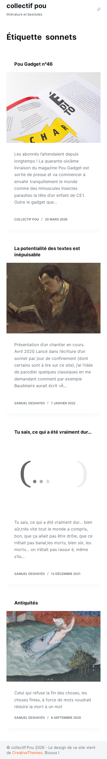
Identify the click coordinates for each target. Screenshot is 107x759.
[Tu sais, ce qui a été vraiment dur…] (53, 475)
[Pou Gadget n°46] (53, 107)
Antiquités (26, 603)
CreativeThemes (27, 752)
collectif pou (26, 6)
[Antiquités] (53, 646)
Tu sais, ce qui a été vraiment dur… (52, 432)
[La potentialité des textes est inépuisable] (53, 298)
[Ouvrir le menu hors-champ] (99, 9)
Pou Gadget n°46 (33, 64)
